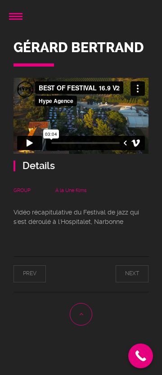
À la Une (64, 190)
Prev (37, 273)
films (81, 190)
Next (124, 273)
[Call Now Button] (140, 356)
